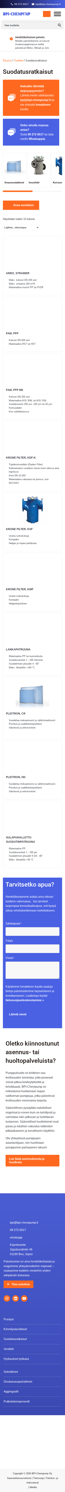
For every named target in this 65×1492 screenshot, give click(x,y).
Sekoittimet (11, 1371)
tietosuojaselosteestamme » (25, 1000)
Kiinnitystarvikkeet (15, 1329)
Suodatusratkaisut (15, 1339)
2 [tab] (47, 191)
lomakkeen (43, 104)
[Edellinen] (2, 40)
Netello (33, 1487)
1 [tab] (17, 191)
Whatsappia (37, 138)
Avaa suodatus (23, 205)
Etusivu (7, 60)
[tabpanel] (14, 170)
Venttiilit (9, 1349)
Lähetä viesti (17, 1014)
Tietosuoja (38, 1478)
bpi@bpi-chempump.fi (48, 4)
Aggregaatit (11, 1391)
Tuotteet (18, 60)
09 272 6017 (21, 4)
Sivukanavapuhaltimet (18, 1381)
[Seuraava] (62, 40)
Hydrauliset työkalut (16, 1359)
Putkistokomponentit (17, 1401)
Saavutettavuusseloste (19, 1478)
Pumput (9, 1319)
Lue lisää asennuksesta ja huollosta (26, 1160)
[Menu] (57, 14)
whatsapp (16, 1237)
